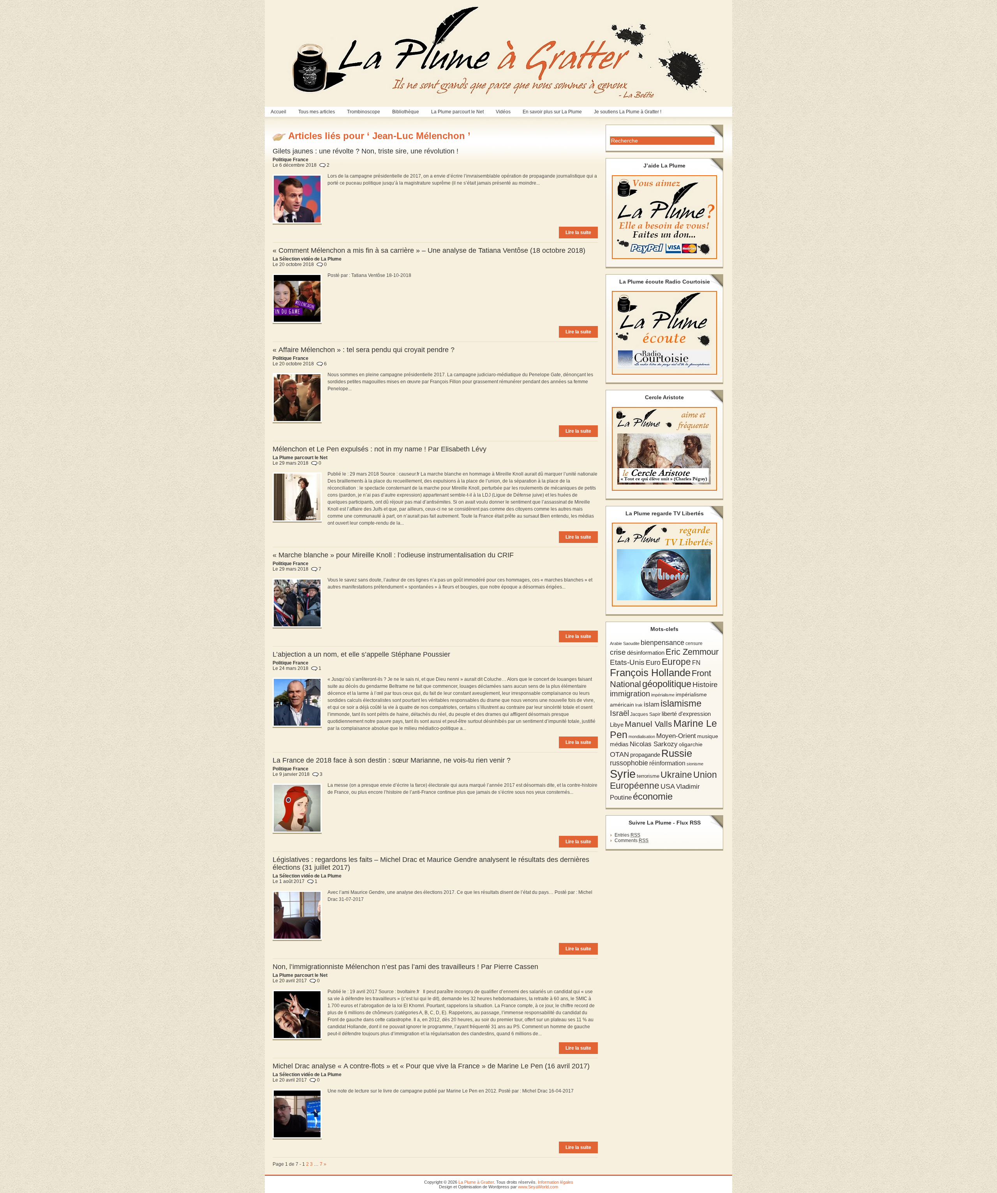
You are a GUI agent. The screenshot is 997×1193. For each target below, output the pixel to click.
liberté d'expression (686, 714)
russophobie (629, 763)
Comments (631, 840)
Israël (619, 713)
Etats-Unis (627, 662)
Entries (627, 835)
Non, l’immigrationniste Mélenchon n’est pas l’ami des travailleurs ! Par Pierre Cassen (405, 967)
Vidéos (503, 112)
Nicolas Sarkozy (654, 743)
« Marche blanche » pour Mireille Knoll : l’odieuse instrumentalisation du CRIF (393, 555)
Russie (676, 753)
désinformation (645, 653)
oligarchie (691, 744)
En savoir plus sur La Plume (552, 112)
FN (696, 662)
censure (694, 643)
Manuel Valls (648, 723)
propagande (645, 754)
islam (651, 704)
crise (618, 652)
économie (653, 796)
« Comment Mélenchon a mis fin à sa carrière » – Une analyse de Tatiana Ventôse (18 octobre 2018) (429, 250)
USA (668, 786)
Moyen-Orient (676, 736)
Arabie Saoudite (624, 643)
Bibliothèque (405, 112)
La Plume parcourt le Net (457, 112)
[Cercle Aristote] (664, 449)
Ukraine (676, 775)
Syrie (623, 773)
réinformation (667, 763)
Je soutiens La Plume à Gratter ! (627, 112)
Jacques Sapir (645, 714)
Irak (639, 705)
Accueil (278, 112)
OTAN (619, 754)
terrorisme (648, 776)
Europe (676, 662)
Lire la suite (578, 232)
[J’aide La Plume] (664, 217)
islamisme (681, 703)
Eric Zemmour (692, 652)
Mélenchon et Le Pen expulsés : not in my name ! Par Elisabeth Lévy (379, 449)
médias (619, 744)
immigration (630, 693)
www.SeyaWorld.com (538, 1186)
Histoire (705, 684)
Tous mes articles (316, 112)
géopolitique (666, 683)
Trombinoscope (363, 112)
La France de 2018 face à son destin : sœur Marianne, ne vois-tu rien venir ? (392, 760)
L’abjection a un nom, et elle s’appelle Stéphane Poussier (361, 654)
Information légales (555, 1182)
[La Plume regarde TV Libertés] (664, 564)
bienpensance (662, 643)
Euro (653, 662)
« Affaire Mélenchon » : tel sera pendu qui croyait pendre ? (363, 350)
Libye (617, 725)
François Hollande (650, 672)
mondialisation (642, 736)
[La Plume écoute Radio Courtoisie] (664, 333)
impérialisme (663, 695)
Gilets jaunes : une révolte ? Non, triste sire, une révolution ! (365, 151)
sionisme (695, 763)
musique (707, 736)
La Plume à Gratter (476, 1182)
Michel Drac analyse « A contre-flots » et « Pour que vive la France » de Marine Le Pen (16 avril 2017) (431, 1066)
